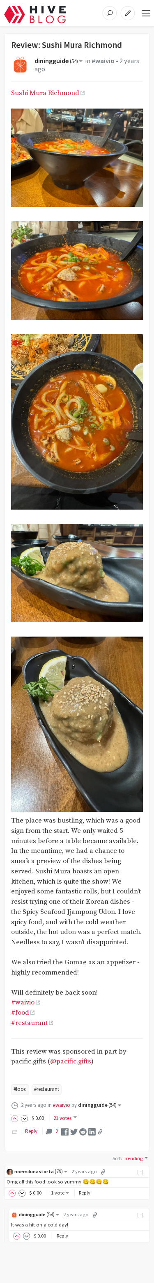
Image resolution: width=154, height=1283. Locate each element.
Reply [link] (31, 1131)
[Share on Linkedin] (92, 1131)
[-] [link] (140, 1171)
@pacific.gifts (70, 1061)
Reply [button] (84, 1193)
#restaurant (29, 1023)
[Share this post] (100, 1132)
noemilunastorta (38, 1171)
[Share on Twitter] (74, 1131)
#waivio (103, 61)
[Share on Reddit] (83, 1131)
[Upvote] (16, 1118)
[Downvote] (24, 1118)
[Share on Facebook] (65, 1131)
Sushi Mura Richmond (45, 93)
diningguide (56, 61)
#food (20, 1013)
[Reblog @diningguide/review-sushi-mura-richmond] (14, 1131)
